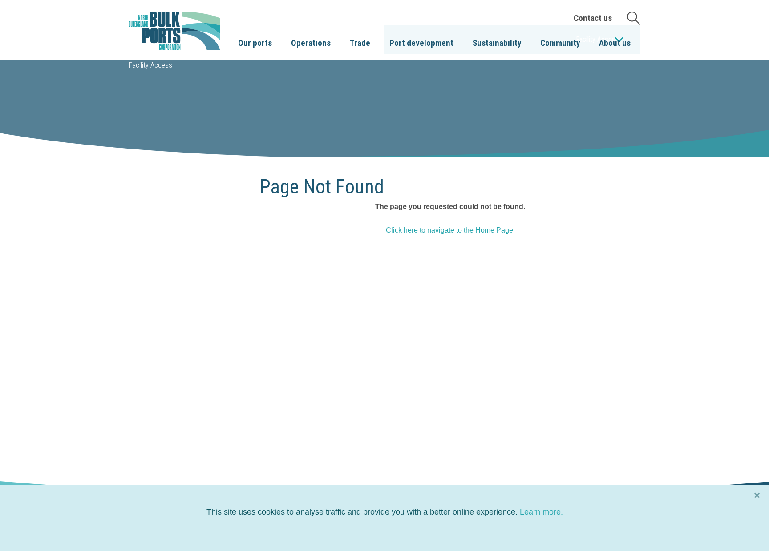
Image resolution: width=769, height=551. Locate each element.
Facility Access (150, 65)
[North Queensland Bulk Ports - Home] (174, 31)
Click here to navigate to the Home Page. (450, 230)
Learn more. (541, 511)
